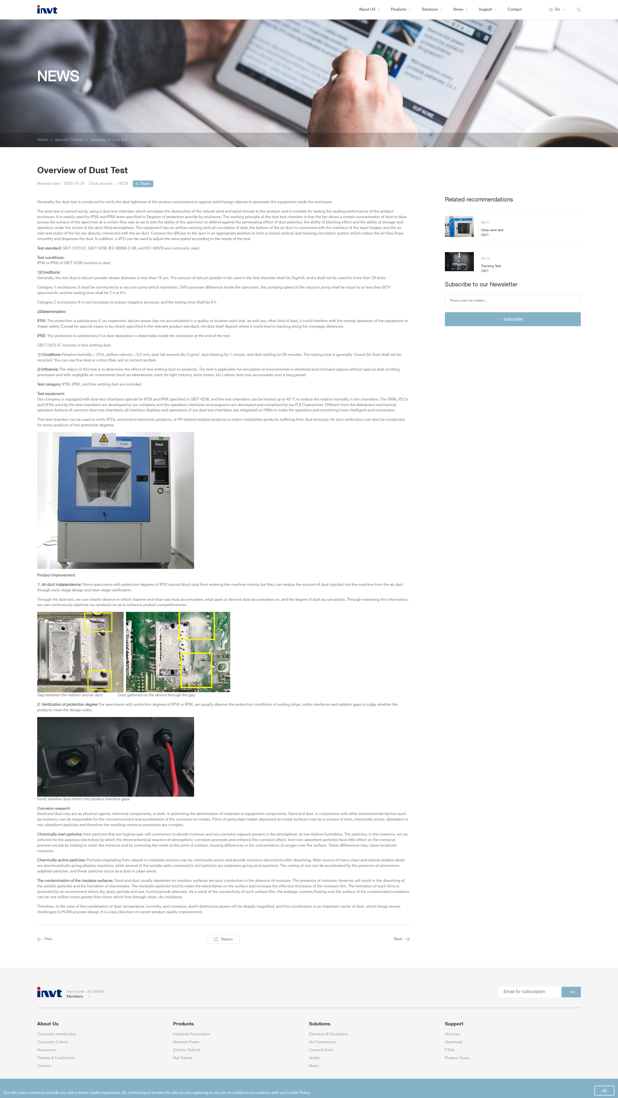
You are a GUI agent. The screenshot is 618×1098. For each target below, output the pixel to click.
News (458, 9)
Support (485, 9)
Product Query (457, 1058)
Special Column (69, 140)
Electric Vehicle (186, 1050)
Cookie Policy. (298, 1093)
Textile (314, 1058)
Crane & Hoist (321, 1050)
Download (453, 1042)
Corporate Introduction (56, 1034)
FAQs (449, 1050)
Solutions (430, 9)
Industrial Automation (191, 1034)
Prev (48, 939)
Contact (515, 9)
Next (398, 939)
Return (227, 939)
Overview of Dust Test (108, 140)
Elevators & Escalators (328, 1034)
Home (42, 140)
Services (452, 1034)
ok (604, 1090)
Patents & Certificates (56, 1058)
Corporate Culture (52, 1042)
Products (398, 9)
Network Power (186, 1042)
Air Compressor (322, 1042)
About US (367, 9)
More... (315, 1066)
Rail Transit (182, 1058)
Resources (46, 1050)
